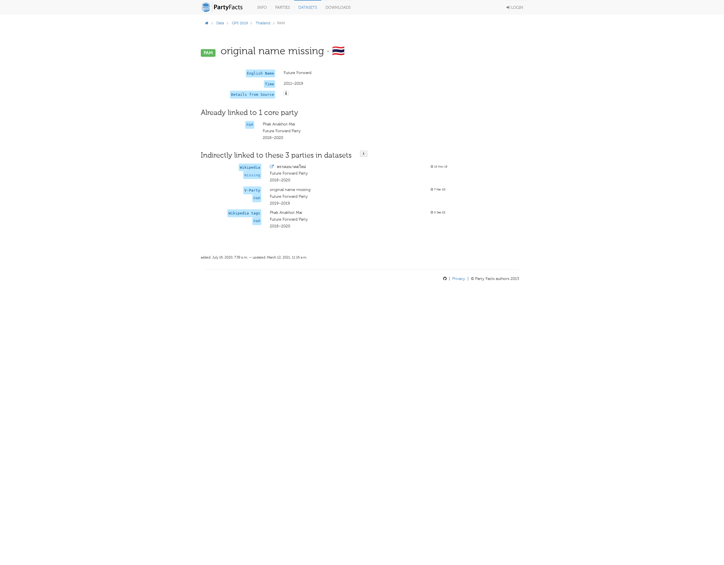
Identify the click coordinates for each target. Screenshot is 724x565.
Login (516, 7)
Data (220, 23)
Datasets (307, 7)
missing (252, 175)
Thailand (263, 23)
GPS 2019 (240, 23)
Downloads (338, 7)
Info (262, 7)
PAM (249, 125)
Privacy (458, 278)
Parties (282, 7)
